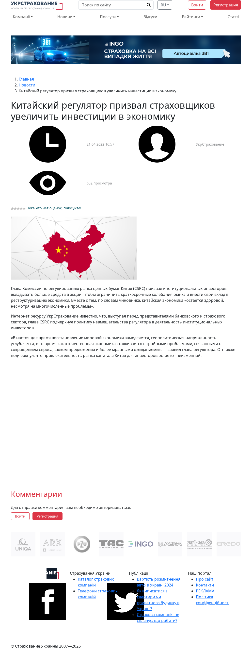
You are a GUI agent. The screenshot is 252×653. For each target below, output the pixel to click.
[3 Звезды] (18, 208)
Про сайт (204, 579)
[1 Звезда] (12, 208)
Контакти (205, 585)
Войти (197, 5)
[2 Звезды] (15, 208)
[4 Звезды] (21, 208)
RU (163, 5)
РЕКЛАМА (205, 591)
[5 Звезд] (24, 208)
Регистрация (225, 5)
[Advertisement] (126, 420)
